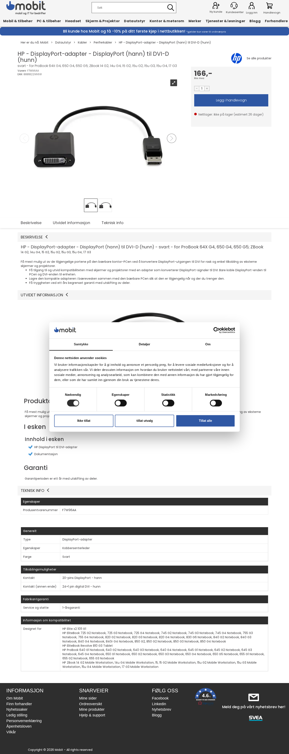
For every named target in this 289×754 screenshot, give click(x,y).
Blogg (255, 21)
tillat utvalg (144, 420)
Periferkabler (103, 42)
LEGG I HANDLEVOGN (231, 100)
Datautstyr (134, 21)
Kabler (82, 42)
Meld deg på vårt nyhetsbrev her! (253, 706)
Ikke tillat (83, 420)
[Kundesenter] (234, 5)
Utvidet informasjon (71, 222)
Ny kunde (216, 12)
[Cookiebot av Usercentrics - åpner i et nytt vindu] (216, 330)
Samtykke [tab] (81, 344)
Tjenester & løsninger (225, 21)
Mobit (44, 42)
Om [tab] (208, 344)
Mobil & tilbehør (18, 21)
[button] (144, 237)
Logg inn (251, 6)
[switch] (121, 403)
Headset (73, 21)
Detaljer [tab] (144, 344)
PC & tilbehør (49, 21)
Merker (195, 21)
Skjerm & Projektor (102, 21)
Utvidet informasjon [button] (42, 295)
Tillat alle (205, 420)
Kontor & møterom (167, 21)
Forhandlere (276, 21)
